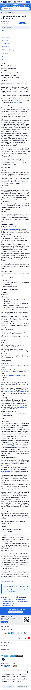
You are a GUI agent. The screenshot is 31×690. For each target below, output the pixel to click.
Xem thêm (13, 591)
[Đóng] (1, 1)
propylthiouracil (6, 471)
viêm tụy (19, 414)
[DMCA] (16, 655)
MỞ (28, 1)
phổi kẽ (22, 407)
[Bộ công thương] (4, 655)
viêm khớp (23, 391)
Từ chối (9, 686)
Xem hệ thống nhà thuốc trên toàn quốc (15, 609)
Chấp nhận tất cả (22, 686)
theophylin (18, 229)
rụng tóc (11, 375)
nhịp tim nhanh (18, 102)
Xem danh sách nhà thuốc (15, 612)
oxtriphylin (11, 229)
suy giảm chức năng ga (12, 446)
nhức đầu (17, 375)
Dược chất (5, 12)
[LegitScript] (8, 659)
